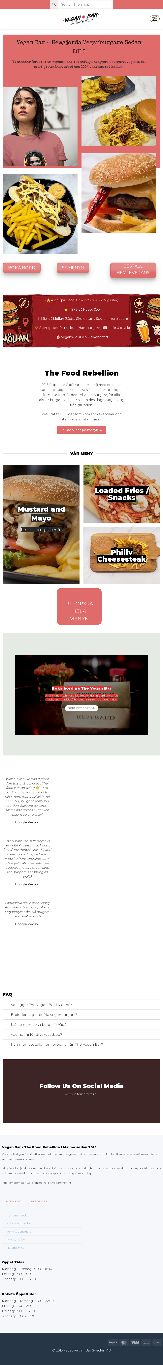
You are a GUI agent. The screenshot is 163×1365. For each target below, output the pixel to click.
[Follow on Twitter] (84, 1103)
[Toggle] (7, 1005)
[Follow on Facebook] (72, 1103)
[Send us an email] (91, 1103)
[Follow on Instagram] (78, 1103)
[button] (5, 18)
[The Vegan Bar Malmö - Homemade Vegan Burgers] (81, 18)
